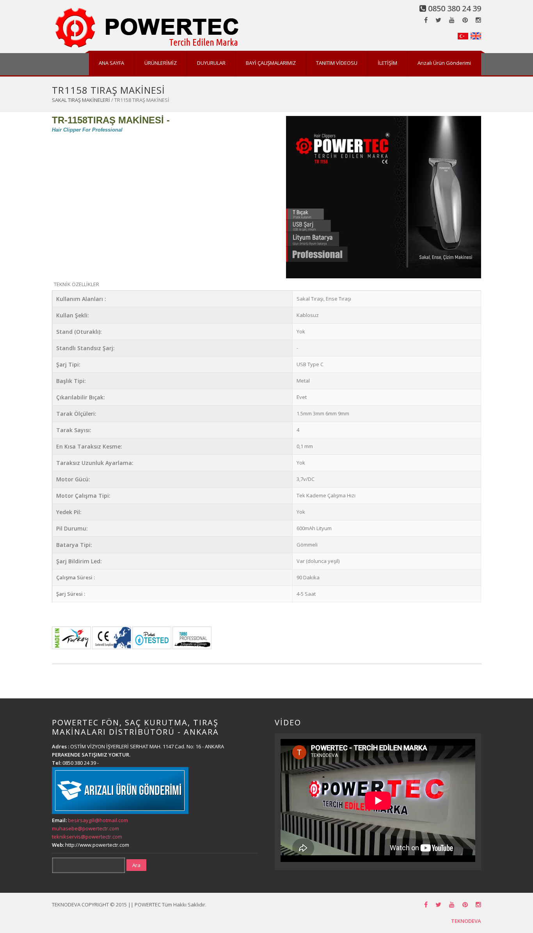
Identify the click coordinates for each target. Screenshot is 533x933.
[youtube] (452, 20)
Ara (136, 865)
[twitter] (438, 20)
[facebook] (426, 20)
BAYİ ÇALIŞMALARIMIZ (271, 62)
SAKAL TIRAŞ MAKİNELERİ (81, 99)
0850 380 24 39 (454, 8)
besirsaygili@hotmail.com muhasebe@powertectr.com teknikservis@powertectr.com (90, 828)
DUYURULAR (211, 62)
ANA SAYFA (111, 62)
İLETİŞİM (387, 62)
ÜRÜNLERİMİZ (160, 62)
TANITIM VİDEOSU (336, 62)
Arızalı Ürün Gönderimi (444, 62)
